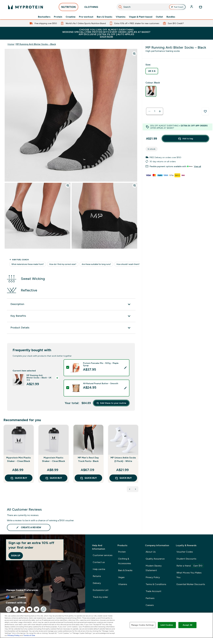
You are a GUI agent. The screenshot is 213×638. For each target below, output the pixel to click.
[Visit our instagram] (9, 609)
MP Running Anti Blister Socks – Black (36, 44)
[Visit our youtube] (29, 609)
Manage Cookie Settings (142, 625)
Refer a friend (189, 565)
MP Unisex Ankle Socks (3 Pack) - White (123, 459)
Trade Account (153, 591)
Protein (58, 17)
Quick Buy (21, 478)
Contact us (99, 562)
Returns (97, 576)
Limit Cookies (167, 625)
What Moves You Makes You (189, 575)
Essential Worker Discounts (190, 584)
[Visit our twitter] (36, 609)
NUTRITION (68, 7)
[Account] (191, 7)
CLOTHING (91, 7)
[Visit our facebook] (16, 609)
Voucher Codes (184, 552)
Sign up (15, 555)
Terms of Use (29, 635)
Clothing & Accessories (124, 561)
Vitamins (120, 17)
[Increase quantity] (160, 111)
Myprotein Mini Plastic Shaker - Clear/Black (18, 459)
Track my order (100, 597)
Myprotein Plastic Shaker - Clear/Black (53, 459)
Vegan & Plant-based (140, 17)
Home (11, 44)
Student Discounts (186, 558)
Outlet (159, 17)
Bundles (170, 17)
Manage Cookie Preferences (22, 590)
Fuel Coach (178, 7)
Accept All (187, 625)
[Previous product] (130, 489)
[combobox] (151, 6)
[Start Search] (120, 6)
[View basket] (200, 7)
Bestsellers (44, 17)
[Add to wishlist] (205, 111)
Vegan (121, 577)
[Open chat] (43, 609)
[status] (155, 111)
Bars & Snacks (104, 17)
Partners (150, 598)
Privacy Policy (153, 577)
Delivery (97, 583)
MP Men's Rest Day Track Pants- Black (88, 459)
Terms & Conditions (156, 584)
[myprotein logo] (25, 7)
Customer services (102, 555)
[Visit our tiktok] (23, 609)
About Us (151, 552)
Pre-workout (86, 17)
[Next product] (135, 489)
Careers (150, 605)
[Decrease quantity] (149, 111)
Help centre (99, 569)
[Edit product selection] (125, 367)
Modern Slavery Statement (154, 568)
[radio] (151, 71)
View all (197, 166)
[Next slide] (137, 460)
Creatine (70, 17)
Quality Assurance (155, 558)
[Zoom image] (134, 53)
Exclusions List (100, 590)
